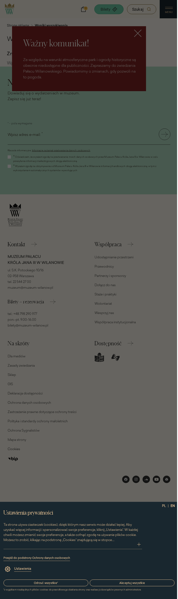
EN (173, 505)
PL (164, 505)
